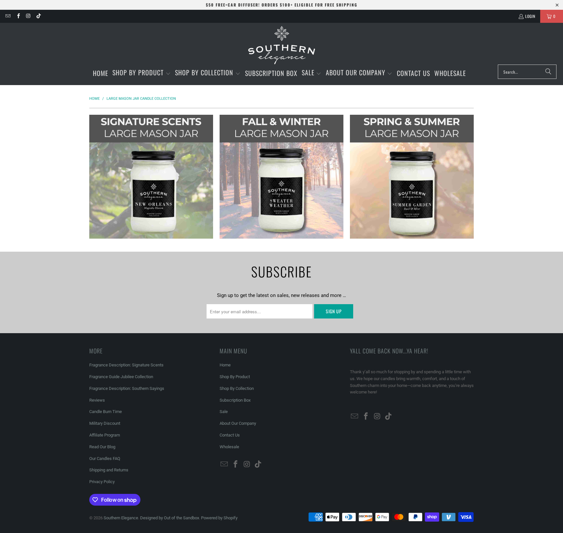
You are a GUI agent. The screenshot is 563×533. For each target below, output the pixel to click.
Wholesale (229, 446)
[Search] (548, 72)
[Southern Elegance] (281, 45)
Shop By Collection (237, 388)
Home (225, 365)
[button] (141, 73)
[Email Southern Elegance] (7, 16)
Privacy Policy (102, 481)
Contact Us (230, 435)
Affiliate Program (104, 435)
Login (530, 16)
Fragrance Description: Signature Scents (126, 365)
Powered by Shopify (219, 517)
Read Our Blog (102, 446)
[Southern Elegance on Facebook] (18, 16)
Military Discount (104, 423)
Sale (224, 411)
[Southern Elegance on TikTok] (38, 16)
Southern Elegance (121, 517)
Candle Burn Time (105, 411)
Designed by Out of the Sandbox (169, 517)
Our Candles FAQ (104, 458)
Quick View (151, 202)
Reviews (97, 400)
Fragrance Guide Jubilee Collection (121, 376)
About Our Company (238, 423)
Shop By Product (235, 376)
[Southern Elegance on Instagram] (28, 16)
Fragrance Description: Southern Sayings (126, 388)
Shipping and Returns (108, 469)
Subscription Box (235, 400)
